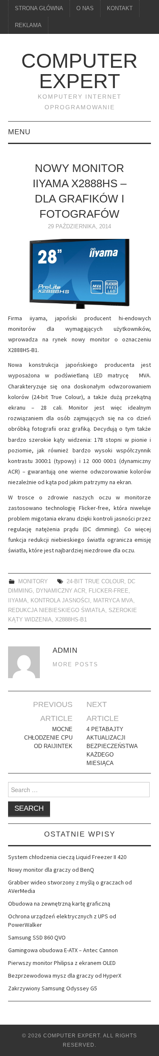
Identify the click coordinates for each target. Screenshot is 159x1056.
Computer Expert (79, 71)
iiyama (17, 601)
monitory (33, 582)
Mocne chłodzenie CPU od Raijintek (48, 737)
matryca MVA (113, 601)
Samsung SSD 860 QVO (37, 937)
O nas (85, 8)
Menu (19, 132)
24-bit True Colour (95, 582)
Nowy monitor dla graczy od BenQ (51, 869)
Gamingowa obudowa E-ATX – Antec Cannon (63, 950)
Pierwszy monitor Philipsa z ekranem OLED (62, 963)
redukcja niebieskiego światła (56, 610)
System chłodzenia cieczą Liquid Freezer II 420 (67, 857)
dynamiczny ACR (60, 591)
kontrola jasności (60, 601)
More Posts (75, 665)
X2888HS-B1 (71, 620)
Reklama (28, 25)
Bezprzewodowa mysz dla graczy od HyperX (64, 975)
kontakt (120, 8)
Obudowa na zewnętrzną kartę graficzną (59, 903)
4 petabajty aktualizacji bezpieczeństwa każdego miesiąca (111, 746)
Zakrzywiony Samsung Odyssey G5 (52, 988)
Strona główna (39, 8)
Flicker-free (108, 591)
